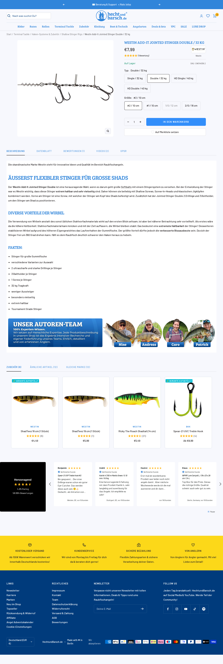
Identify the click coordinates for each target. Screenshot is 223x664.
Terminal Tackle (64, 26)
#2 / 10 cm (133, 105)
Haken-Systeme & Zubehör (45, 34)
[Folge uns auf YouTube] (185, 609)
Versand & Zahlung (62, 613)
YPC (173, 26)
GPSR (123, 151)
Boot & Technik (119, 26)
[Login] (201, 16)
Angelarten (139, 26)
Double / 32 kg (158, 78)
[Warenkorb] (214, 16)
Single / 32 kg (135, 78)
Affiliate (11, 617)
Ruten (33, 26)
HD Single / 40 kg (183, 78)
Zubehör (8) (14, 367)
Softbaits (126, 186)
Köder (21, 26)
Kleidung (99, 26)
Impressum (58, 590)
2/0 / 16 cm (191, 105)
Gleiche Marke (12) (78, 367)
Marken (11, 599)
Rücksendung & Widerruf (21, 613)
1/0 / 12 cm (171, 105)
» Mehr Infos (124, 4)
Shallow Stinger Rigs (72, 34)
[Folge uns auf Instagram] (176, 609)
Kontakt (56, 595)
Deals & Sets (159, 26)
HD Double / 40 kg (137, 88)
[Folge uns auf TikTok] (194, 609)
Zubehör (84, 26)
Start (9, 34)
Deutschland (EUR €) (18, 642)
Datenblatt (44, 151)
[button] (50, 484)
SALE (184, 26)
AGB (54, 617)
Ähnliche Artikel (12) (43, 367)
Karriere (11, 595)
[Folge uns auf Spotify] (203, 609)
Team (55, 599)
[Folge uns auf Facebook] (167, 609)
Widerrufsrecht (61, 608)
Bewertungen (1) (74, 151)
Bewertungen (60, 622)
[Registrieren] (142, 609)
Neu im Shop (14, 604)
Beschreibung (16, 151)
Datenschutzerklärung (65, 604)
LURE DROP (199, 26)
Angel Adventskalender (20, 622)
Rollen (45, 26)
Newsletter (13, 590)
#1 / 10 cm (152, 105)
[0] (208, 16)
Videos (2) (102, 151)
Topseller (12, 608)
